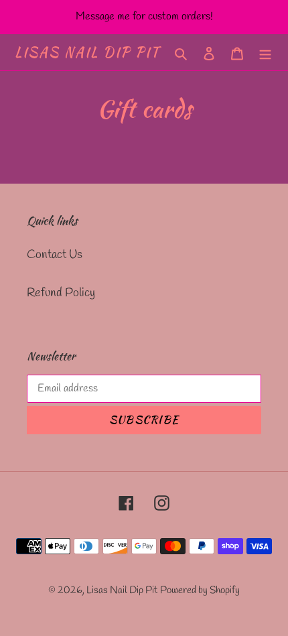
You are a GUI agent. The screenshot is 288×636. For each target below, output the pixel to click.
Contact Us (54, 255)
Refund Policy (61, 293)
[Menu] (265, 52)
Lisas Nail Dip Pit (87, 52)
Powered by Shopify (200, 590)
